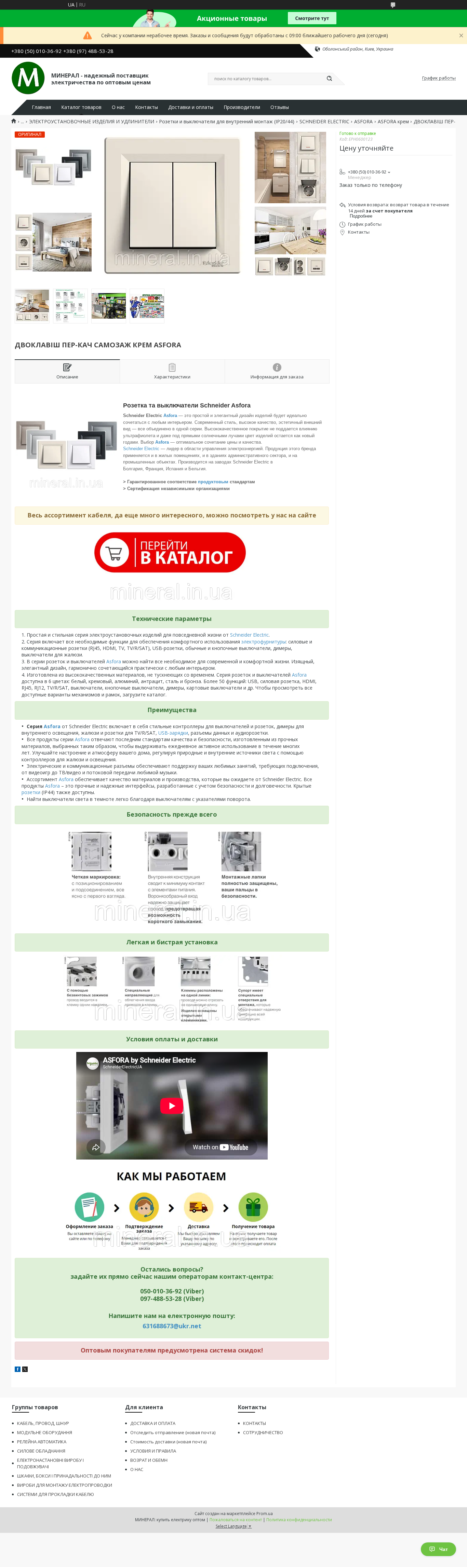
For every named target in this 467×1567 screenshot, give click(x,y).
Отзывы (279, 107)
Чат (443, 1549)
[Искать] (329, 79)
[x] (25, 1370)
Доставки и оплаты (190, 107)
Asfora (170, 415)
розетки (32, 792)
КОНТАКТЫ (254, 1423)
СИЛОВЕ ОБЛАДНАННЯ (41, 1451)
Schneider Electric (141, 448)
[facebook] (18, 1370)
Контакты (146, 107)
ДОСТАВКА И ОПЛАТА (152, 1423)
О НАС (136, 1469)
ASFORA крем (393, 122)
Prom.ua (264, 1513)
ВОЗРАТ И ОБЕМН (149, 1460)
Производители (242, 107)
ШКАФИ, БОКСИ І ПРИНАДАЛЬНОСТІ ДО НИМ (64, 1476)
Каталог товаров (81, 107)
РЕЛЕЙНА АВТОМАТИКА (41, 1442)
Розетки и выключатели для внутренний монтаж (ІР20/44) (226, 122)
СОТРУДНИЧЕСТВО (263, 1432)
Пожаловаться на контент (236, 1520)
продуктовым (214, 481)
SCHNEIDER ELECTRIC (324, 122)
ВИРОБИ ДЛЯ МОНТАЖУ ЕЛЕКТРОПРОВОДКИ (64, 1485)
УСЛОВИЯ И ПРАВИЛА (153, 1451)
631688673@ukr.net (172, 1326)
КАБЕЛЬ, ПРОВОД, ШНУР (43, 1423)
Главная (41, 107)
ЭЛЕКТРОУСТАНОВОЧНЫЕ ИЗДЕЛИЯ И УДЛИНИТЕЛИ (91, 122)
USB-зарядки (173, 733)
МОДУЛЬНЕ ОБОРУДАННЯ (44, 1432)
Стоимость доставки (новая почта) (168, 1442)
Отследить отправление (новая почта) (172, 1432)
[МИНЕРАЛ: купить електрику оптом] (28, 78)
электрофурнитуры (263, 641)
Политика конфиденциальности (299, 1520)
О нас (118, 107)
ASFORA (363, 122)
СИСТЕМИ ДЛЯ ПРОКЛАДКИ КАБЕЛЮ (55, 1494)
